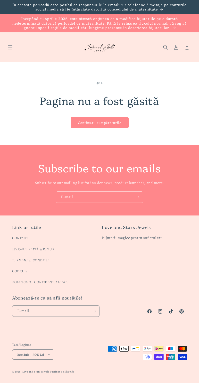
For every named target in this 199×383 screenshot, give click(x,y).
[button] (10, 47)
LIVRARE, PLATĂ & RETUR (33, 249)
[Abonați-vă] (137, 197)
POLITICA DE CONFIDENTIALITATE (40, 282)
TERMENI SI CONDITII (30, 260)
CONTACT (20, 238)
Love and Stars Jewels (35, 372)
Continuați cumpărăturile (99, 122)
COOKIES (19, 271)
